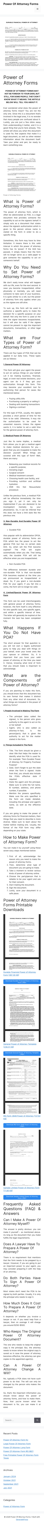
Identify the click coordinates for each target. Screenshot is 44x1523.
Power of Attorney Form (14, 1506)
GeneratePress (22, 1519)
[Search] (37, 1420)
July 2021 (7, 1488)
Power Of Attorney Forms (20, 4)
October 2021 (9, 1480)
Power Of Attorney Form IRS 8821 (18, 1451)
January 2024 (9, 1476)
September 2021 (10, 1484)
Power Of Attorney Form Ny (15, 1440)
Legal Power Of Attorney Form (17, 1444)
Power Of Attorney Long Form (16, 1447)
